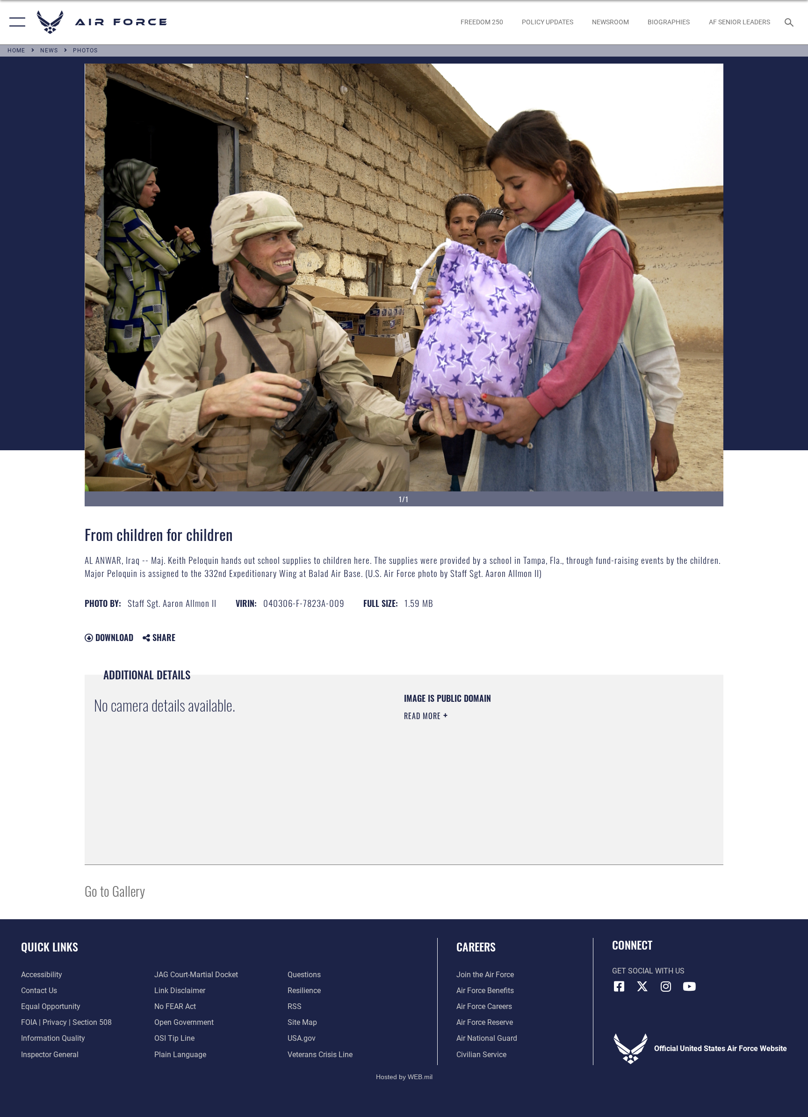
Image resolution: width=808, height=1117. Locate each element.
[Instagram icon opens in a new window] (666, 987)
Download (113, 637)
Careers (476, 946)
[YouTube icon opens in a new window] (689, 987)
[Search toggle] (790, 22)
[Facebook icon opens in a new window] (619, 987)
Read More (423, 715)
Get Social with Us (648, 970)
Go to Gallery (115, 890)
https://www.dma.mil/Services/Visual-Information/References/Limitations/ (513, 775)
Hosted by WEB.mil (404, 1077)
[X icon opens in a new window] (642, 987)
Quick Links (49, 946)
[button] (15, 22)
